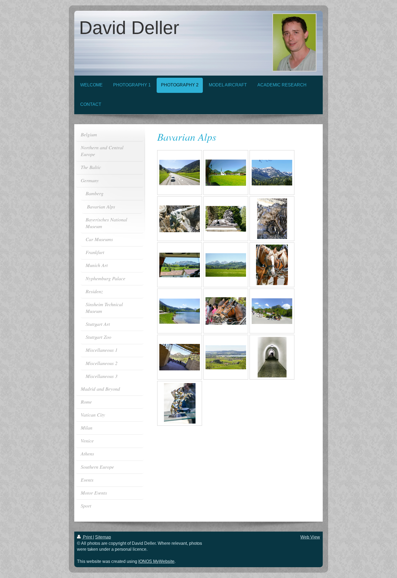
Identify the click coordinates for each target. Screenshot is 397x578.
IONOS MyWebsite (156, 561)
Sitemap (103, 537)
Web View (310, 537)
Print (87, 537)
